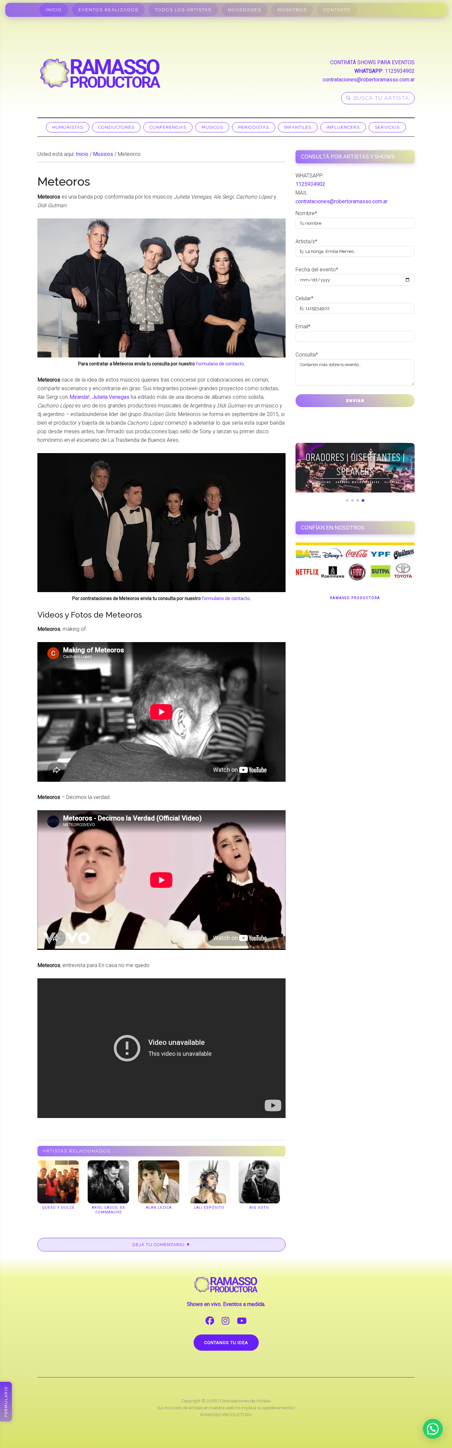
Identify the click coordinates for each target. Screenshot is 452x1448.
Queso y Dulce (58, 1207)
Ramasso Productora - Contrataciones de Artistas (100, 73)
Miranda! (79, 397)
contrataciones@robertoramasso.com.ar (369, 79)
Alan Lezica (159, 1207)
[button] (433, 1429)
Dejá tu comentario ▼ (161, 1244)
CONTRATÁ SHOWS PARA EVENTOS (372, 62)
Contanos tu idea (226, 1342)
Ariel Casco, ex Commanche (108, 1209)
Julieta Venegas (110, 397)
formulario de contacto (220, 363)
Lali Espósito (209, 1207)
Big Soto (259, 1207)
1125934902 (400, 71)
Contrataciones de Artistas (245, 1400)
